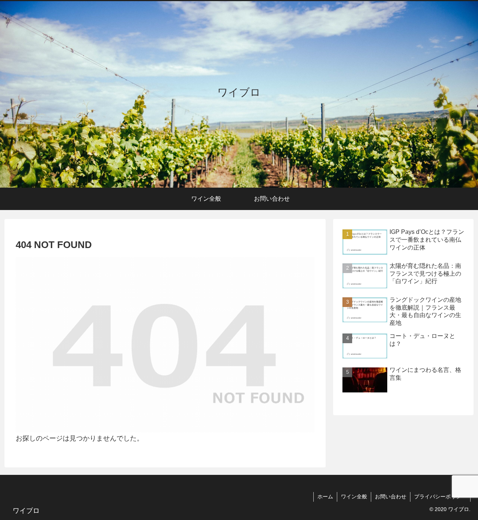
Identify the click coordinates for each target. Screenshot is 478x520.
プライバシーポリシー (440, 496)
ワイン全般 (354, 496)
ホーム (325, 496)
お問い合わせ (390, 496)
